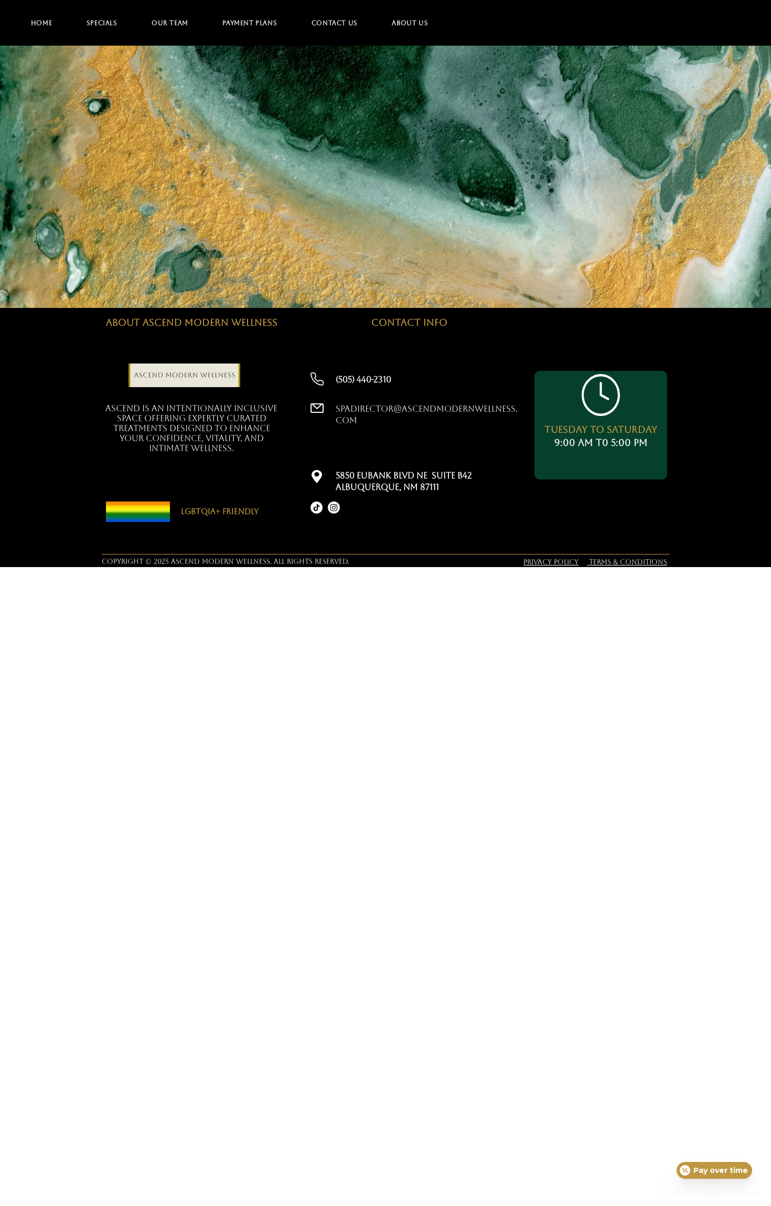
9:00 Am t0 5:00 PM (601, 442)
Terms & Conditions (627, 562)
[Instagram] (334, 507)
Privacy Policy (551, 562)
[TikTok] (316, 507)
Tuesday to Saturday (600, 429)
